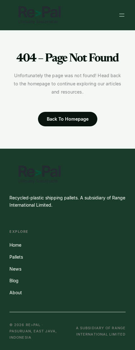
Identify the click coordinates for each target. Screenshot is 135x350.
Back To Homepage (68, 119)
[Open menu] (122, 15)
